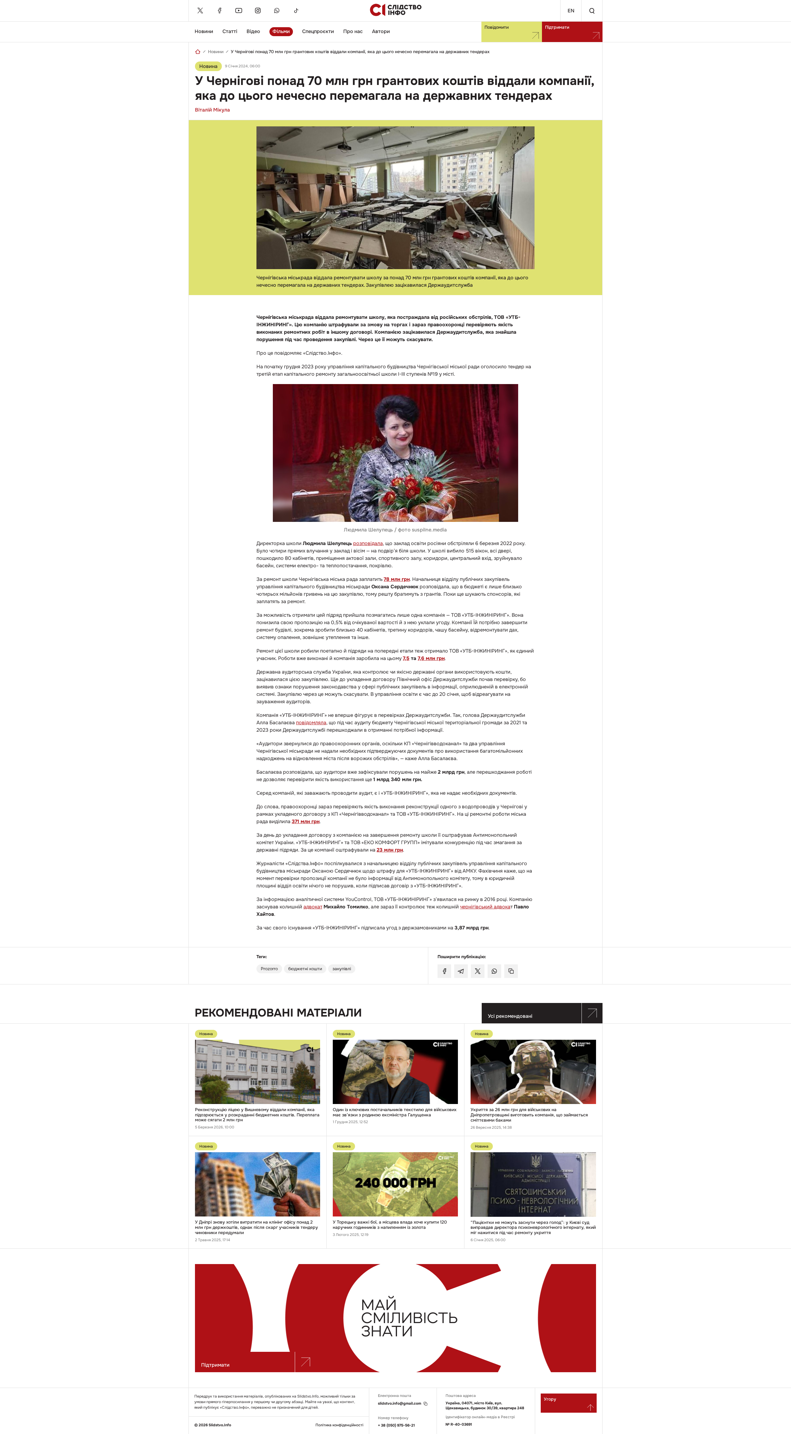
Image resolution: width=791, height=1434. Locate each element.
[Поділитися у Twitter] (477, 971)
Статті (229, 31)
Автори (381, 31)
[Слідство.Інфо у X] (200, 10)
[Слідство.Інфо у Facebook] (219, 10)
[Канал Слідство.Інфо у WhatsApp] (277, 10)
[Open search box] (591, 10)
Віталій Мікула (212, 110)
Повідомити (496, 27)
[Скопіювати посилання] (511, 971)
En (571, 10)
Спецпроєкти (318, 31)
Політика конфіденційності (339, 1425)
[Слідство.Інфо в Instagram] (257, 10)
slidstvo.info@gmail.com (399, 1403)
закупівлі (341, 968)
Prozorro (269, 968)
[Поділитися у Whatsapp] (494, 971)
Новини (204, 31)
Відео (253, 31)
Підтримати (557, 27)
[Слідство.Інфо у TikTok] (296, 10)
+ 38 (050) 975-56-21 (396, 1425)
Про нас (353, 31)
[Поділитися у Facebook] (444, 971)
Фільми (281, 31)
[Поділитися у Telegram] (461, 971)
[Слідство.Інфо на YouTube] (238, 10)
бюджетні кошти (305, 968)
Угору (550, 1399)
